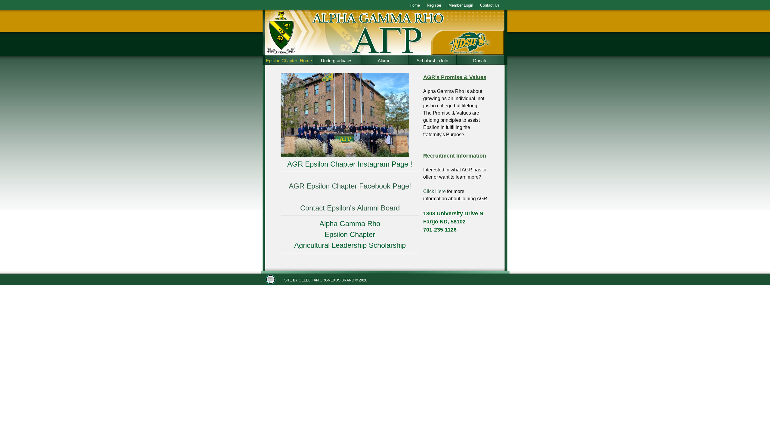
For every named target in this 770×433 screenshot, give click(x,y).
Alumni (384, 60)
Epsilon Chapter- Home (289, 60)
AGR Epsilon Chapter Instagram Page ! (349, 164)
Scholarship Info (432, 60)
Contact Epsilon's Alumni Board (350, 208)
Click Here (434, 191)
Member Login (460, 5)
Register (434, 5)
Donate (480, 60)
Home (415, 5)
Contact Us (490, 5)
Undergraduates (337, 60)
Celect (306, 280)
